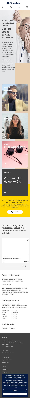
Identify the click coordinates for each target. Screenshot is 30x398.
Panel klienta (5, 357)
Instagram (12, 328)
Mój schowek (5, 362)
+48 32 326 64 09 (8, 347)
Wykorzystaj (15, 212)
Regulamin (5, 369)
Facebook (4, 328)
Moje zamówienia (7, 360)
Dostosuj (15, 390)
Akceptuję (15, 394)
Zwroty (4, 366)
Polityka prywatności (7, 372)
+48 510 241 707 (6, 284)
